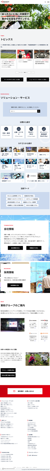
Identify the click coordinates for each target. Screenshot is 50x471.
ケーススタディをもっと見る (12, 79)
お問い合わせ (35, 467)
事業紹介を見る (34, 248)
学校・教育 (30, 403)
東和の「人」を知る (32, 426)
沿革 (29, 442)
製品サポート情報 (4, 438)
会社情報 (30, 434)
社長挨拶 (30, 438)
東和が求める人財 (31, 424)
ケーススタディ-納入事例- (34, 401)
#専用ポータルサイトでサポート (15, 199)
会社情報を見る (15, 248)
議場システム (3, 406)
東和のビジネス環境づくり (6, 426)
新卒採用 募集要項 (32, 429)
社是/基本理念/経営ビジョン (34, 436)
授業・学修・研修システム (6, 404)
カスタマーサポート (6, 434)
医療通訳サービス (4, 415)
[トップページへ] (5, 2)
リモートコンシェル (5, 442)
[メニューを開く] (48, 2)
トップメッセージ (31, 422)
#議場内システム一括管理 (29, 202)
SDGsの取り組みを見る (8, 375)
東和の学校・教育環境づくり (7, 424)
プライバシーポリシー (33, 452)
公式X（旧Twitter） (33, 455)
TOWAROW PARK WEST (6, 458)
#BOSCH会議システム (31, 205)
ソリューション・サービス (7, 401)
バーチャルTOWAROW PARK (7, 454)
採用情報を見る (15, 285)
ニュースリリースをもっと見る (37, 79)
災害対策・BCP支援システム (7, 410)
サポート (31, 467)
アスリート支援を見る (8, 370)
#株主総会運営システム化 (13, 202)
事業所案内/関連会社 (32, 445)
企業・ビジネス (31, 404)
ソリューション (19, 467)
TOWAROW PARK (5, 452)
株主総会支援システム (5, 408)
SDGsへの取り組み (32, 447)
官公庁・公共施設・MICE (33, 406)
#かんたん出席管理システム (14, 196)
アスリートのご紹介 (32, 448)
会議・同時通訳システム (6, 403)
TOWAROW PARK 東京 (6, 456)
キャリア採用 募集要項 (33, 431)
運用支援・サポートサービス (7, 411)
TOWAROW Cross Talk (33, 408)
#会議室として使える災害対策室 (15, 205)
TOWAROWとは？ (32, 443)
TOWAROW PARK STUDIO (7, 461)
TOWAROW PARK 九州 (6, 459)
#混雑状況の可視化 (29, 196)
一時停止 (33, 72)
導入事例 (23, 467)
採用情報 (30, 420)
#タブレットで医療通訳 (32, 199)
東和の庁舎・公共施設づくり (7, 427)
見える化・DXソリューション (7, 416)
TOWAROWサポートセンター (7, 436)
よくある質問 (30, 427)
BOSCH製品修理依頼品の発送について (9, 443)
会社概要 (30, 440)
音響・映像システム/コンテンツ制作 (9, 413)
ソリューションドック (5, 440)
